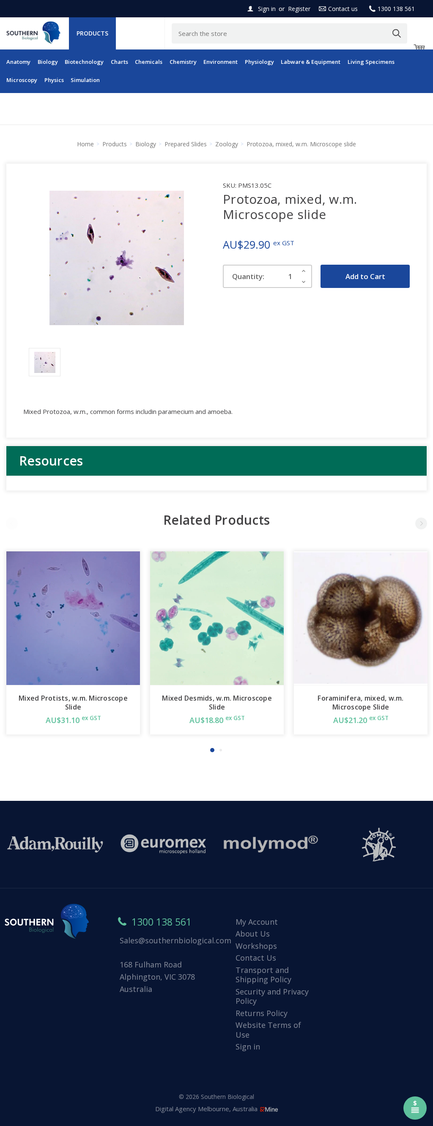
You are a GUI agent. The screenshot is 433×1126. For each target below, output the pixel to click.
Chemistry (183, 62)
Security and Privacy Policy (272, 996)
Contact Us (256, 958)
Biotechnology (84, 62)
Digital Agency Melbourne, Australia (207, 1108)
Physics (54, 80)
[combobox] (289, 33)
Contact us (343, 9)
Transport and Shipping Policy (263, 975)
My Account (257, 922)
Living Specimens (371, 62)
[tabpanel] (73, 643)
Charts (119, 62)
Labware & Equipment (310, 62)
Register (299, 9)
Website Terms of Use (268, 1030)
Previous (11, 523)
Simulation (85, 80)
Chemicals (148, 62)
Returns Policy (262, 1013)
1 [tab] (212, 750)
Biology (48, 62)
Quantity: (248, 276)
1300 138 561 (396, 9)
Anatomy (18, 62)
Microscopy (21, 80)
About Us (253, 934)
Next (421, 523)
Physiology (259, 62)
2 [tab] (220, 750)
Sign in (267, 9)
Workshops (256, 946)
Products (92, 33)
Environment (220, 62)
